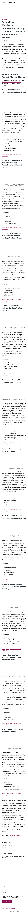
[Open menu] (25, 3)
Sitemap (23, 911)
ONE (7, 301)
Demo (7, 154)
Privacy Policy (16, 911)
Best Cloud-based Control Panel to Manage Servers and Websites (7, 843)
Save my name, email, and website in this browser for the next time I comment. (13, 897)
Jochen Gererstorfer (7, 40)
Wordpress (4, 19)
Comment (5, 859)
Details (3, 154)
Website (4, 892)
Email (4, 886)
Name (4, 880)
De (7, 793)
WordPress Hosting (15, 835)
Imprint (10, 911)
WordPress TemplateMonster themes (11, 82)
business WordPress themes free (10, 828)
